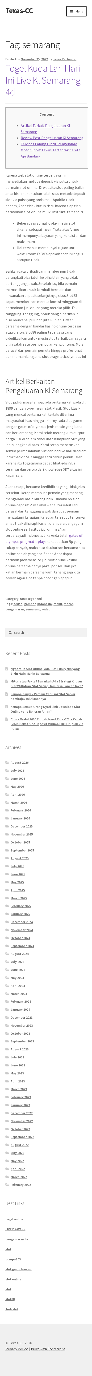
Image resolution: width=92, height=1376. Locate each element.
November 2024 (22, 930)
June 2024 (18, 970)
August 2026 (20, 762)
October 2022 (20, 1129)
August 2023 (20, 1049)
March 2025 (19, 898)
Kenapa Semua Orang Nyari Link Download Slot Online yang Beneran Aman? (45, 709)
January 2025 (20, 914)
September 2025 (22, 850)
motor (68, 604)
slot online (13, 1279)
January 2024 (20, 1009)
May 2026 (17, 786)
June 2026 (18, 778)
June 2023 (18, 1065)
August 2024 (20, 954)
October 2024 (20, 938)
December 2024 (22, 922)
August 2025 (20, 858)
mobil (58, 604)
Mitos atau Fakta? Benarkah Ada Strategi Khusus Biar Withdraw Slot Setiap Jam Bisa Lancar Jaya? (47, 683)
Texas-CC (19, 10)
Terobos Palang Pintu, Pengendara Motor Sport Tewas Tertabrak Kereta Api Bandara (50, 149)
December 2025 (22, 826)
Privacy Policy (16, 1349)
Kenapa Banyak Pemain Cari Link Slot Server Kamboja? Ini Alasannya (43, 696)
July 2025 (17, 866)
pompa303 (13, 1259)
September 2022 (22, 1137)
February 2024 (21, 1001)
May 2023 (17, 1073)
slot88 (10, 1299)
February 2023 (21, 1097)
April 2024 (18, 986)
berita (17, 604)
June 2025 (18, 874)
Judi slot (11, 1309)
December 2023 (22, 1017)
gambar (30, 604)
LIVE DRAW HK (15, 1229)
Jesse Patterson (64, 59)
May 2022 (17, 1161)
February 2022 (21, 1184)
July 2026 (17, 770)
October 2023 (20, 1033)
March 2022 (19, 1177)
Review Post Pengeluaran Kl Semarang (52, 137)
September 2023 (22, 1041)
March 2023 (19, 1089)
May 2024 (17, 978)
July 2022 (17, 1153)
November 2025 (22, 834)
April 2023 (18, 1081)
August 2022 (20, 1145)
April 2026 (18, 794)
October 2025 (20, 842)
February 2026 (21, 810)
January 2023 (20, 1105)
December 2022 (22, 1113)
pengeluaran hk (16, 1239)
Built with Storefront (48, 1349)
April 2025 (18, 890)
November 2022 (22, 1121)
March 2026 (19, 802)
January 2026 (20, 818)
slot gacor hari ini (18, 1269)
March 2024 (19, 994)
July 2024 (17, 962)
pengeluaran (14, 609)
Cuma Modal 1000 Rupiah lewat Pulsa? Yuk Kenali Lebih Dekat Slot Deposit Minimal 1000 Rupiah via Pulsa (47, 724)
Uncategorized (31, 599)
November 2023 (22, 1025)
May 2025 (17, 882)
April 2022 (18, 1169)
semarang (33, 609)
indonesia (44, 604)
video (46, 609)
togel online (14, 1219)
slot (8, 1249)
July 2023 (17, 1057)
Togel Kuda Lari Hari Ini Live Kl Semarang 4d (42, 80)
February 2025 (21, 906)
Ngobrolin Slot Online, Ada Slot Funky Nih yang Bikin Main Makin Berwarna (45, 671)
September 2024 (22, 946)
